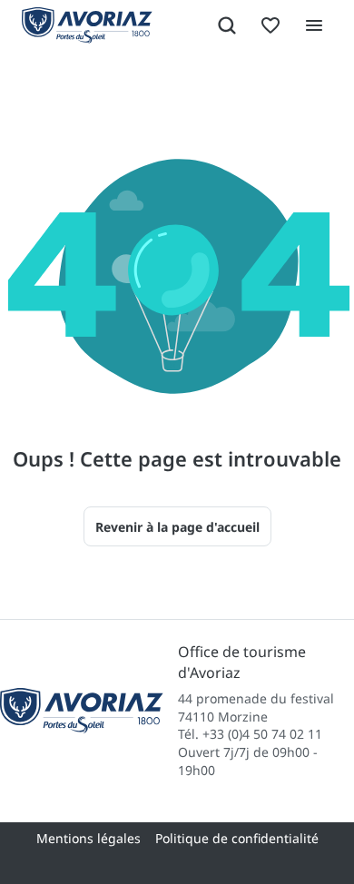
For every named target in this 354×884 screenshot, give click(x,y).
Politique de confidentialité (237, 838)
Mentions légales (88, 838)
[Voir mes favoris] (270, 25)
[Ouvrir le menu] (314, 25)
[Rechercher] (227, 25)
